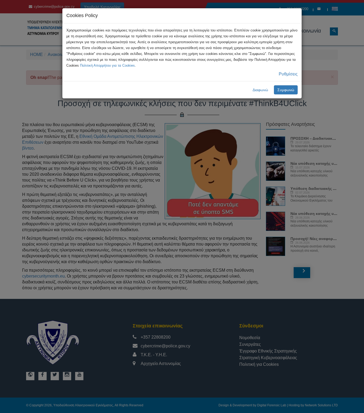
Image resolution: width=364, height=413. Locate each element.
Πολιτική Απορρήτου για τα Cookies (107, 65)
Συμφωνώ (285, 90)
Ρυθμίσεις (288, 74)
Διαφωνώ (260, 90)
